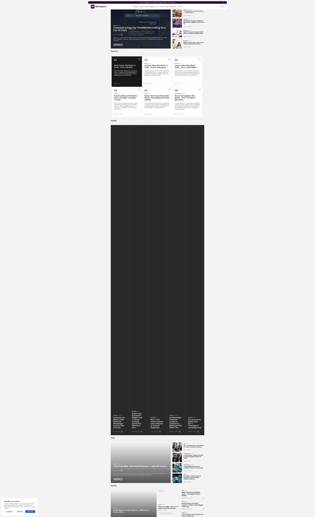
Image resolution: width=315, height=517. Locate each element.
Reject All (19, 511)
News (183, 490)
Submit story (173, 6)
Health (116, 415)
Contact (179, 6)
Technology (186, 453)
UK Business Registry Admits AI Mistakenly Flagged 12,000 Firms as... (194, 22)
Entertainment (178, 93)
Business (136, 6)
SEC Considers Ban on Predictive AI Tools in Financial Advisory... (194, 446)
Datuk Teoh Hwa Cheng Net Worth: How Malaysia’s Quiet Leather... (156, 98)
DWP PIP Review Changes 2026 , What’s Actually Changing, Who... (194, 32)
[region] (20, 506)
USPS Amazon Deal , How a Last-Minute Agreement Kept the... (194, 43)
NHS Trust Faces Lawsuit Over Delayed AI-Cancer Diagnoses (157, 423)
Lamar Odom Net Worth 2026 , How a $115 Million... (187, 66)
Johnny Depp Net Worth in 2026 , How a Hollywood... (156, 66)
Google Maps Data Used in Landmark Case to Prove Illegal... (194, 467)
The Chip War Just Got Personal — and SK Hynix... (193, 11)
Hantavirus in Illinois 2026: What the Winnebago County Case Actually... (119, 422)
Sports (166, 6)
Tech (157, 6)
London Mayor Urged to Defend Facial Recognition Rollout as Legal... (193, 456)
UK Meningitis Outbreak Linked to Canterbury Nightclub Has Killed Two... (175, 422)
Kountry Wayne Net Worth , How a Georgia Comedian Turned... (126, 98)
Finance (141, 6)
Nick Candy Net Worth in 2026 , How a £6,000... (125, 66)
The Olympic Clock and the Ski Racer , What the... (192, 515)
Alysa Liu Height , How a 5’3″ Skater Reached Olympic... (168, 507)
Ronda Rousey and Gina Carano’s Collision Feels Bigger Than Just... (192, 504)
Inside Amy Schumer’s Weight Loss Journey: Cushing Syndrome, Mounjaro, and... (137, 421)
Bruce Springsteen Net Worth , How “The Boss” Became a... (185, 98)
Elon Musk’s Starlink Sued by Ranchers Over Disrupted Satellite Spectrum (192, 477)
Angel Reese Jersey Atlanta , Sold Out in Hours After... (131, 511)
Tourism (162, 6)
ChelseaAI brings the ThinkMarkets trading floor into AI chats (139, 29)
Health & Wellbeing (150, 6)
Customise (9, 511)
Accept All (30, 511)
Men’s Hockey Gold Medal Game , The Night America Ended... (191, 493)
